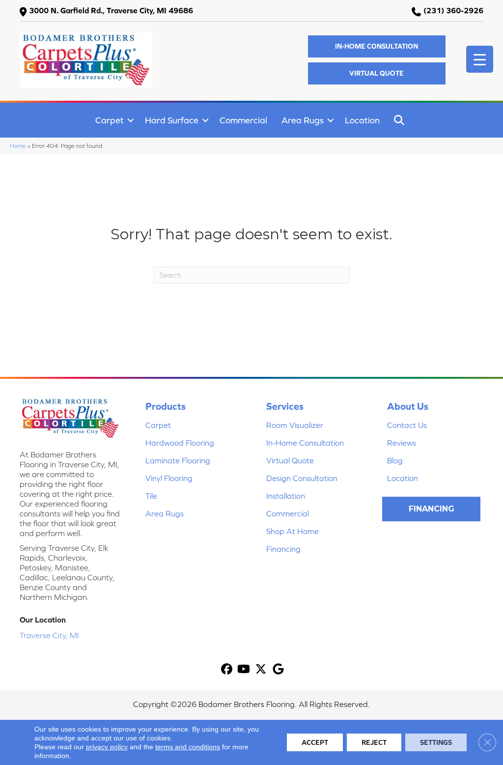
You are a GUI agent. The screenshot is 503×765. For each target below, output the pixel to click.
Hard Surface (171, 120)
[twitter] (261, 669)
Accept (315, 742)
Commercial (243, 120)
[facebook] (227, 669)
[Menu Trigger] (479, 59)
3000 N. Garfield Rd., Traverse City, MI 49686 (111, 10)
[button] (377, 46)
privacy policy (107, 747)
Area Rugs (302, 120)
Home (18, 145)
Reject (374, 742)
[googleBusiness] (278, 669)
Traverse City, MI (49, 635)
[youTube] (244, 669)
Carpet (109, 120)
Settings (436, 742)
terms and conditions (187, 747)
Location (362, 120)
